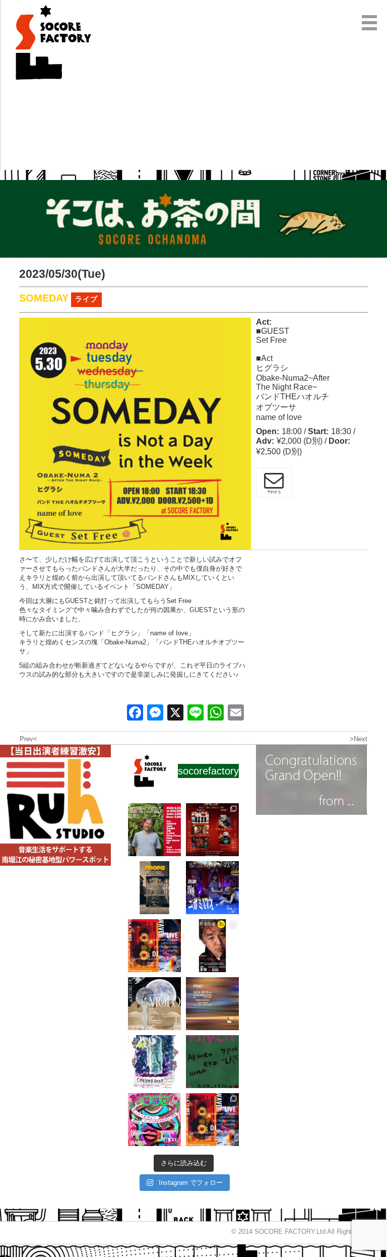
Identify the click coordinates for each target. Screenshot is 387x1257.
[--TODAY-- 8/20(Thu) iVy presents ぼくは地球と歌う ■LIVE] (212, 887)
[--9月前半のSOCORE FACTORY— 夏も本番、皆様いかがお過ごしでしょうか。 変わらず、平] (212, 945)
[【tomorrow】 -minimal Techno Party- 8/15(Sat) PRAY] (212, 1003)
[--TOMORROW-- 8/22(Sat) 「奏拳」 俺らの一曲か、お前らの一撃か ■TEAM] (212, 829)
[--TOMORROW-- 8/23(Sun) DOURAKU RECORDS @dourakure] (154, 829)
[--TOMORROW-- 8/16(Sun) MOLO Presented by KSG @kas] (154, 1003)
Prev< (28, 739)
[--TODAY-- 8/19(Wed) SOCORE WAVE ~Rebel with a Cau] (154, 945)
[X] (175, 713)
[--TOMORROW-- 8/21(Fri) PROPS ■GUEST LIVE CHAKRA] (154, 887)
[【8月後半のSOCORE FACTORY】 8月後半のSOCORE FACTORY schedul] (212, 1119)
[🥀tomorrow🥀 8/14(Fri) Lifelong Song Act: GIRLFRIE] (154, 1061)
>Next (358, 739)
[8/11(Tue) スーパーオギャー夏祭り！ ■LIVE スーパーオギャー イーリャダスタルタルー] (154, 1119)
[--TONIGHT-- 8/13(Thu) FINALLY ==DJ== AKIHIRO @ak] (212, 1061)
